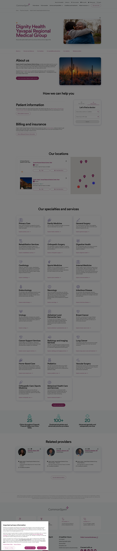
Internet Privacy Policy (8, 544)
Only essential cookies (30, 547)
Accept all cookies (42, 547)
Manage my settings (9, 547)
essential (23, 528)
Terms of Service (17, 544)
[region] (24, 535)
